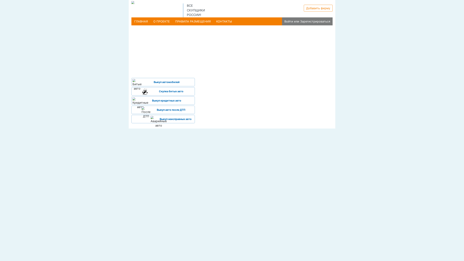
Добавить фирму (318, 8)
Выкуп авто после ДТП (171, 109)
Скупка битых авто (171, 91)
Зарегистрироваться (315, 21)
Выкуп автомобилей (167, 82)
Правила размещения (193, 21)
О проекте (161, 21)
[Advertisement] (163, 50)
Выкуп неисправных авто (176, 119)
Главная (141, 21)
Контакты (224, 21)
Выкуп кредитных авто (166, 100)
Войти (288, 21)
